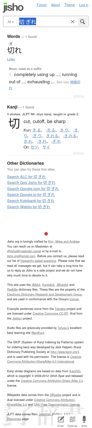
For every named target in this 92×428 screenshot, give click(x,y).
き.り (64, 130)
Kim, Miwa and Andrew (63, 241)
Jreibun (17, 318)
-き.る (50, 130)
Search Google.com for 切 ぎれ (33, 188)
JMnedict (62, 284)
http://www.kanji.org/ (64, 351)
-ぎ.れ (56, 141)
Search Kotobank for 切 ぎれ (30, 200)
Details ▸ (78, 96)
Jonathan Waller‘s (50, 414)
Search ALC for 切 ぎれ (26, 176)
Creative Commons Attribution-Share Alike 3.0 (52, 380)
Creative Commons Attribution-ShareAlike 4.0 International (44, 359)
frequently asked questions (38, 260)
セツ (34, 147)
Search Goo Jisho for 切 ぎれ (31, 182)
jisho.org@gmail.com (21, 256)
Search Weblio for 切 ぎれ (28, 206)
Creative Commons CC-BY (50, 313)
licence (74, 299)
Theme (69, 4)
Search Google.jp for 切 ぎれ (31, 194)
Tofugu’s (63, 327)
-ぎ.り (36, 135)
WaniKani (37, 332)
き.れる (52, 135)
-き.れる (69, 135)
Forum (42, 4)
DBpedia (55, 394)
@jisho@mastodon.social (24, 251)
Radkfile (12, 289)
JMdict (36, 284)
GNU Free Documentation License (57, 404)
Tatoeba (60, 308)
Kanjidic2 (48, 284)
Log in (83, 4)
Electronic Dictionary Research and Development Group (44, 294)
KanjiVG (74, 371)
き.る (36, 130)
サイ (46, 147)
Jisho (13, 8)
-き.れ (41, 141)
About (55, 4)
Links (11, 59)
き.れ (28, 141)
